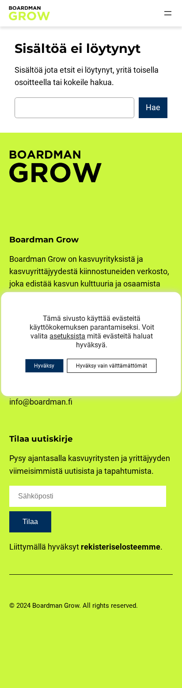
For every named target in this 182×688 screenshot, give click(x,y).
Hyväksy (44, 366)
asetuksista (67, 335)
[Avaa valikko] (168, 13)
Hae (153, 107)
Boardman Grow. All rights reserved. (85, 606)
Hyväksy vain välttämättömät (111, 366)
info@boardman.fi (40, 401)
